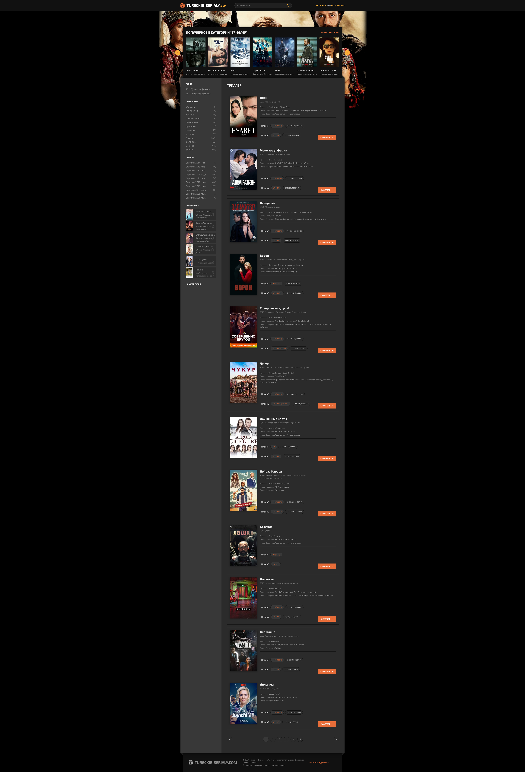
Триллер (190, 114)
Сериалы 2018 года (195, 166)
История (190, 134)
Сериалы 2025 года (196, 193)
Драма (189, 138)
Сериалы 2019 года (195, 170)
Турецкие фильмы (200, 89)
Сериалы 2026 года (196, 197)
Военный (190, 145)
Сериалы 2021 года (195, 178)
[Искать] (288, 5)
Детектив (191, 141)
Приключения (193, 118)
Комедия (190, 130)
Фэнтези (190, 106)
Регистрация (338, 5)
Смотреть (325, 137)
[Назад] (177, 53)
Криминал (191, 126)
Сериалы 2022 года (196, 182)
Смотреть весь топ (329, 32)
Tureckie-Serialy (206, 5)
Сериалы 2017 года (195, 162)
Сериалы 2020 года (196, 174)
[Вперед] (347, 53)
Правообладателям (319, 762)
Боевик (189, 149)
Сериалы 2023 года (196, 186)
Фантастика (192, 110)
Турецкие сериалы (201, 93)
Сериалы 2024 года (196, 190)
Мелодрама (192, 122)
